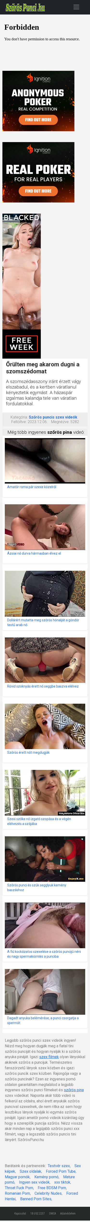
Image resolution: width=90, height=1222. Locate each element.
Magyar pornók (17, 1177)
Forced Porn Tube (61, 1171)
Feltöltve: (19, 421)
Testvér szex (59, 1166)
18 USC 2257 (37, 1213)
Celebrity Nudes (48, 1193)
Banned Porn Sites (35, 1199)
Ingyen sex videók (34, 1182)
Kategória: (19, 417)
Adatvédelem (68, 1213)
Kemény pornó (46, 1177)
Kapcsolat (20, 1213)
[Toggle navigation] (76, 7)
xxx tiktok (62, 1182)
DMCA (52, 1213)
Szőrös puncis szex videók (53, 417)
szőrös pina (74, 1090)
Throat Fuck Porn (19, 1188)
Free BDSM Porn (52, 1188)
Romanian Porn (17, 1193)
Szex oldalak (30, 1171)
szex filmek (49, 1057)
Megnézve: (60, 421)
